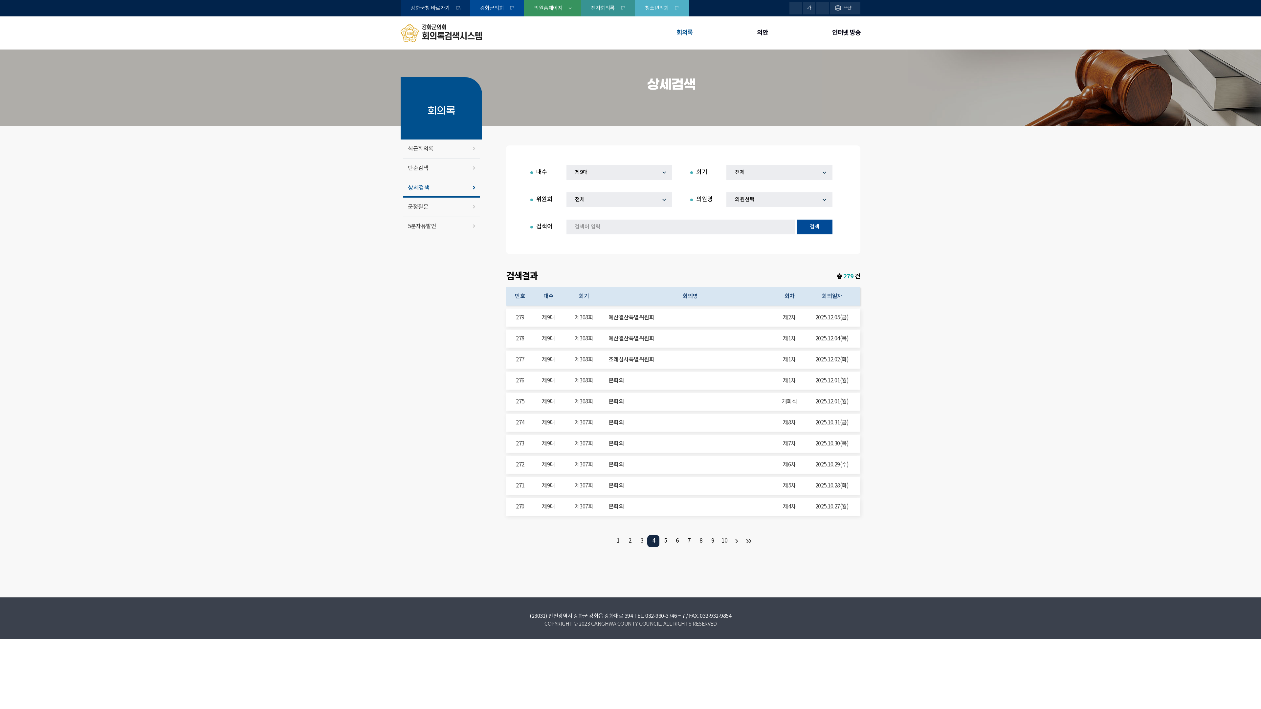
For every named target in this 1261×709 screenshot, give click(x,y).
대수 (541, 172)
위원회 (544, 199)
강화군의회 (492, 8)
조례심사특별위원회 (631, 359)
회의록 (684, 32)
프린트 (849, 8)
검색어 (544, 226)
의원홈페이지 (548, 8)
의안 (762, 32)
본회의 (616, 380)
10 (724, 541)
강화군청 (430, 8)
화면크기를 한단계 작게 (822, 8)
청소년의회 (657, 8)
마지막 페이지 (748, 541)
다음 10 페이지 (736, 541)
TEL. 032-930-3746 (655, 616)
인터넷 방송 (846, 32)
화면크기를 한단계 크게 (795, 8)
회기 (701, 172)
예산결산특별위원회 (631, 317)
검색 (815, 227)
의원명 (704, 199)
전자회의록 (603, 8)
